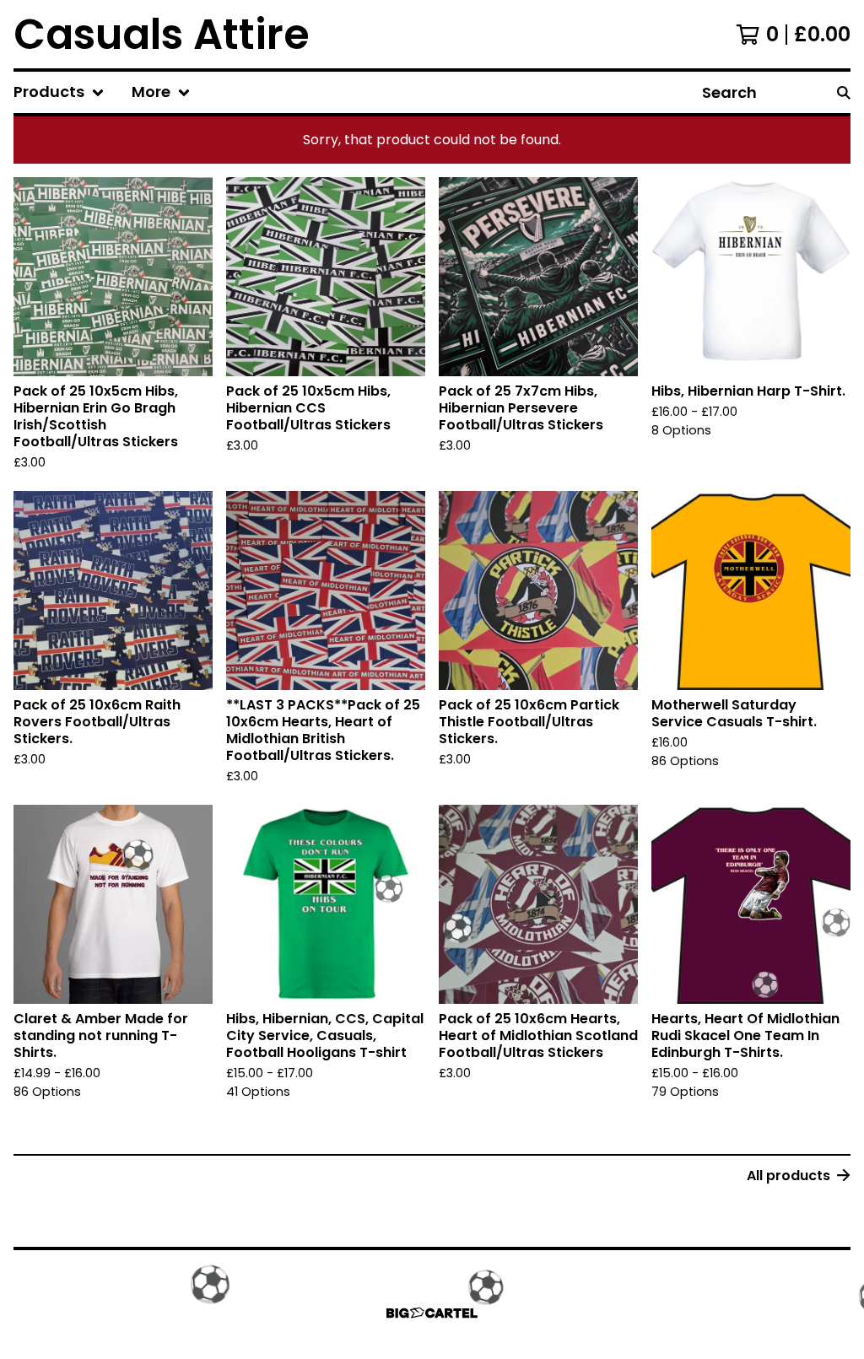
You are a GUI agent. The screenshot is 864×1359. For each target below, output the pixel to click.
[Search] (843, 92)
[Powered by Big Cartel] (432, 1313)
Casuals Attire (162, 34)
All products (788, 1175)
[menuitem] (59, 92)
